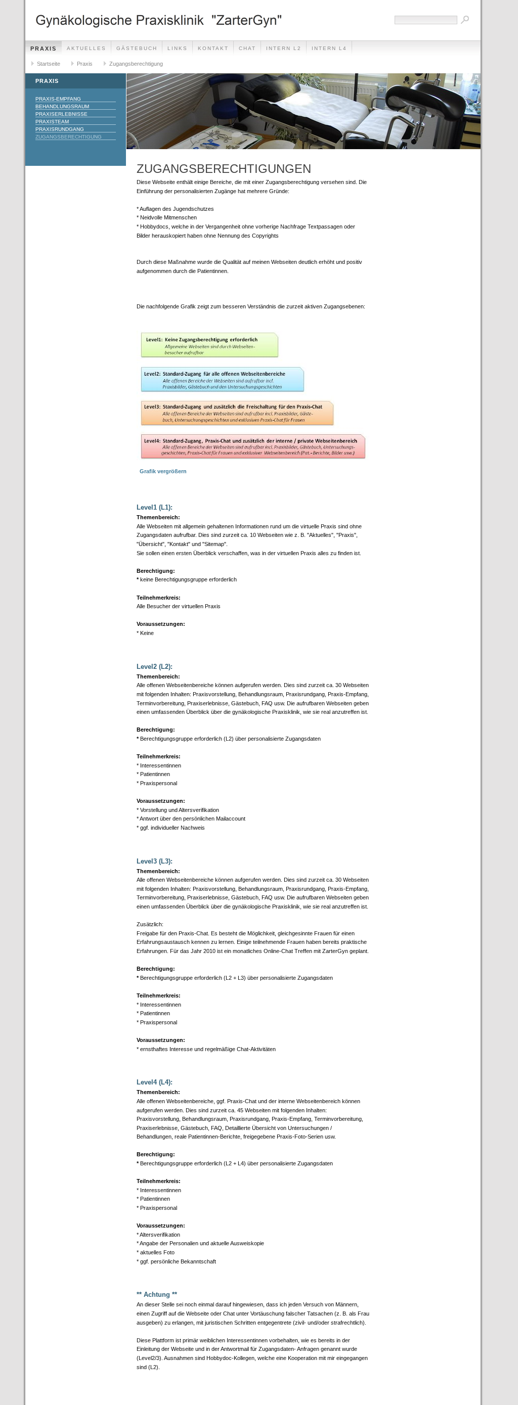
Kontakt (213, 48)
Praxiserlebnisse (61, 114)
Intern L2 (283, 48)
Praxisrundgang (59, 129)
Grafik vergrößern (162, 471)
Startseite (48, 64)
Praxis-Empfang (58, 99)
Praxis (43, 49)
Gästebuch (136, 48)
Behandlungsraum (62, 106)
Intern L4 (329, 48)
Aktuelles (86, 48)
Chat (247, 48)
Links (177, 48)
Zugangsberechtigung (136, 64)
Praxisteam (52, 121)
